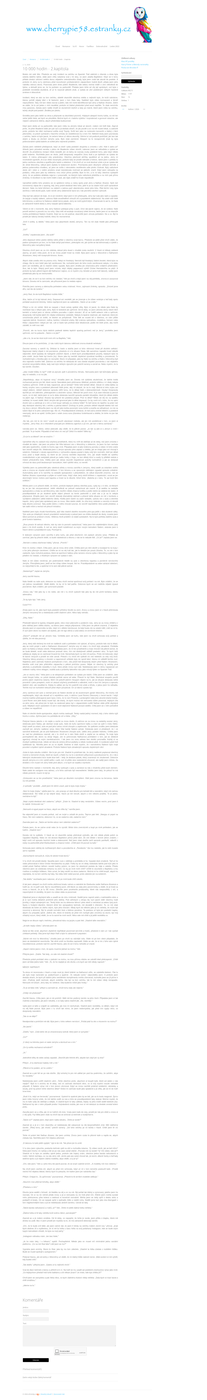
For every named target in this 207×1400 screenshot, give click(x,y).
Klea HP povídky (127, 61)
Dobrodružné (101, 46)
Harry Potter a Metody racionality (134, 64)
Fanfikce (90, 46)
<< (123, 109)
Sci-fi (75, 46)
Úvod (57, 46)
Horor (81, 46)
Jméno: (25, 1307)
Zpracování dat (59, 1394)
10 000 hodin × (45, 59)
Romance (66, 46)
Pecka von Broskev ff (129, 67)
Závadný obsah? (46, 1394)
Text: (25, 1323)
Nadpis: (26, 1315)
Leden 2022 (114, 46)
